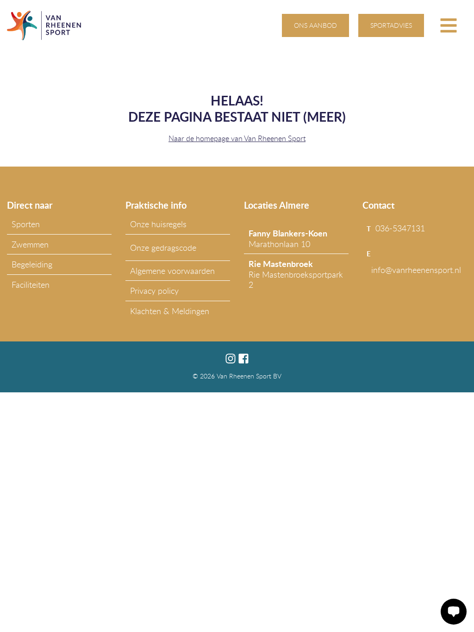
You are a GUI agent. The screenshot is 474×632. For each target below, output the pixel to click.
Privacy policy (154, 290)
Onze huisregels (158, 223)
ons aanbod (315, 25)
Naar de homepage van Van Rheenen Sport (237, 138)
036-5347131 (400, 228)
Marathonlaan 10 (288, 238)
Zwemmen (30, 244)
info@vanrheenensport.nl (416, 269)
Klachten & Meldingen (169, 310)
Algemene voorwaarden (172, 270)
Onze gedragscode (163, 247)
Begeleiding (32, 264)
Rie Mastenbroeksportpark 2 (296, 274)
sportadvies (391, 25)
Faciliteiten (31, 284)
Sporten (26, 223)
